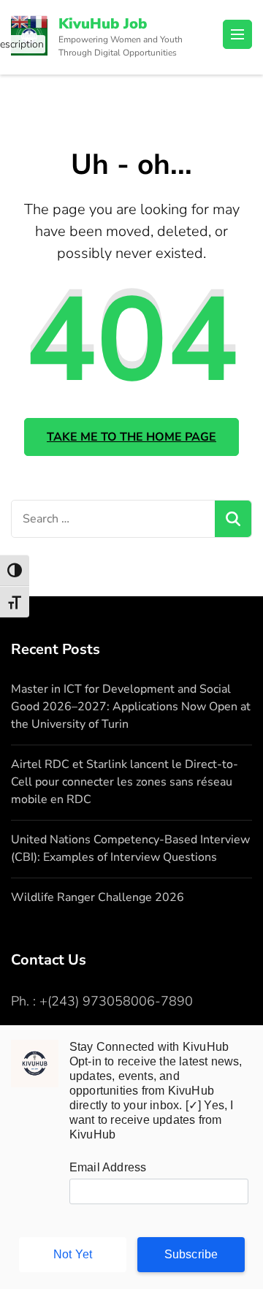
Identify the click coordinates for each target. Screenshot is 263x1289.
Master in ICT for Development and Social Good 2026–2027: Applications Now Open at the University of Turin (131, 706)
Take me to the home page (131, 437)
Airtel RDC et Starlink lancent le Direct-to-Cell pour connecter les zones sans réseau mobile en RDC (124, 781)
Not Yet (72, 1254)
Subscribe (191, 1254)
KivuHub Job (102, 24)
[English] (20, 20)
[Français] (39, 20)
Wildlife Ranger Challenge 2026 (97, 897)
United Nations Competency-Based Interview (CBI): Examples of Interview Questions (130, 848)
